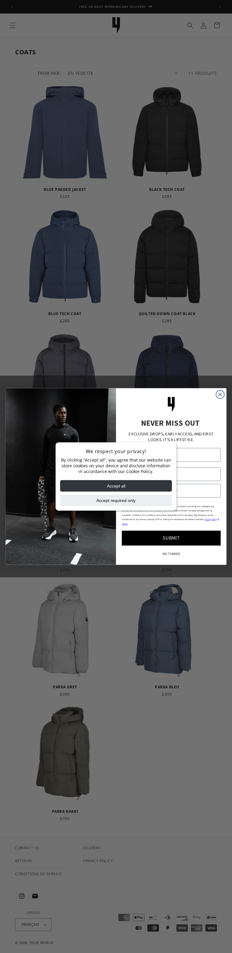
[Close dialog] (220, 394)
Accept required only (116, 500)
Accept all (116, 486)
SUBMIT (171, 538)
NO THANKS (171, 553)
